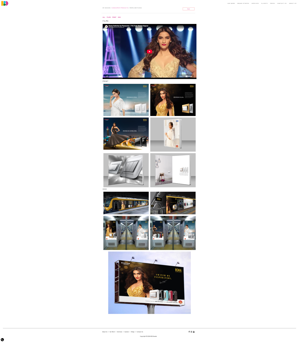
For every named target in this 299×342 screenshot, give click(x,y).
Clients (264, 3)
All (104, 17)
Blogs (132, 331)
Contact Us (140, 331)
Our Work (231, 3)
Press (272, 3)
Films (109, 17)
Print (114, 17)
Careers (126, 331)
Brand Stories (243, 3)
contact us (282, 3)
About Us (293, 3)
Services (255, 3)
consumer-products (120, 8)
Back (188, 9)
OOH (119, 17)
